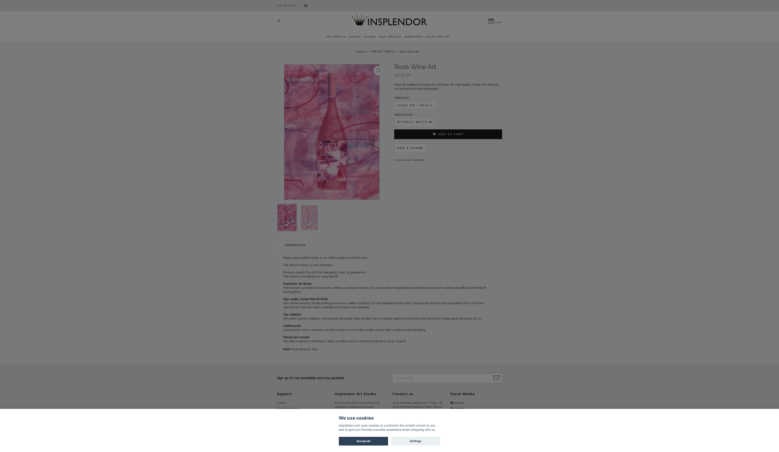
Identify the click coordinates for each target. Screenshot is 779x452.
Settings (415, 441)
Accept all (363, 441)
